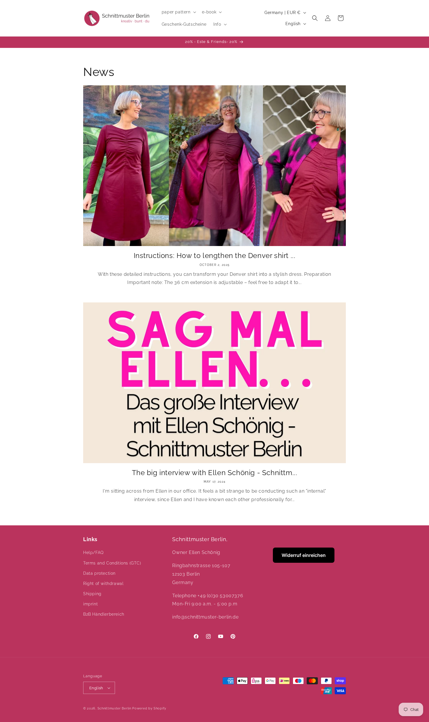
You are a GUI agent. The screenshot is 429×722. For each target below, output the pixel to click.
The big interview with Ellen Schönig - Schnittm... (214, 472)
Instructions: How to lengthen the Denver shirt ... (215, 255)
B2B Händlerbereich (103, 614)
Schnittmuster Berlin (114, 708)
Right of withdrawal (103, 583)
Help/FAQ (93, 552)
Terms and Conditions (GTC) (112, 563)
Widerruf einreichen (304, 555)
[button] (178, 12)
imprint (90, 604)
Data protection (99, 573)
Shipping (92, 593)
